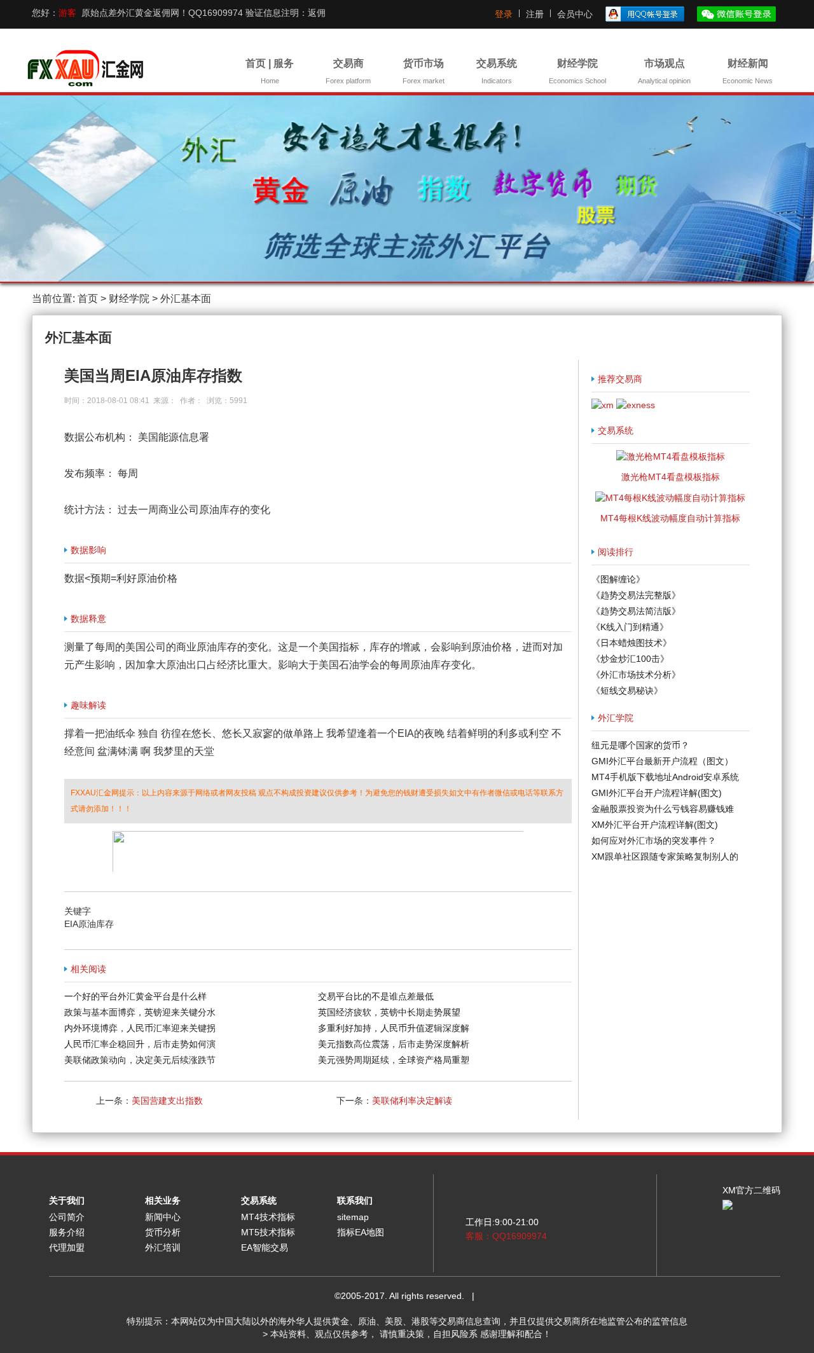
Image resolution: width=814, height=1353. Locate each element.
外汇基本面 (185, 298)
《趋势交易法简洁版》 (635, 611)
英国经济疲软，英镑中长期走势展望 (389, 1012)
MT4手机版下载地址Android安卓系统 (665, 777)
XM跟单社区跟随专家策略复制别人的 (664, 856)
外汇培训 (163, 1247)
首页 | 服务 (269, 71)
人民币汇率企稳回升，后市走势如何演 (140, 1044)
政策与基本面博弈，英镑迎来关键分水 (140, 1012)
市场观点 (664, 71)
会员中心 (575, 14)
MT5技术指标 (268, 1232)
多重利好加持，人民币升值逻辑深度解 (393, 1028)
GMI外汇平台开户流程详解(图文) (656, 793)
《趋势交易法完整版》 (635, 595)
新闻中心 (163, 1217)
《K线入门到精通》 (629, 627)
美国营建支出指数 (167, 1100)
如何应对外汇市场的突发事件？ (653, 840)
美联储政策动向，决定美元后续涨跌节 (140, 1060)
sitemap (353, 1217)
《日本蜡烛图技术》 (631, 643)
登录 (504, 14)
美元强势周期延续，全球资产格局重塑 (393, 1060)
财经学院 (577, 71)
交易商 (348, 71)
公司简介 (67, 1217)
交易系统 (496, 71)
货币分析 (163, 1232)
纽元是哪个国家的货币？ (640, 745)
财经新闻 (747, 71)
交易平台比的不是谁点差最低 (376, 996)
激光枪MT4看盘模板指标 (670, 477)
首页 (88, 298)
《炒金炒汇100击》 (630, 659)
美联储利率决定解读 (412, 1100)
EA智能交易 (264, 1247)
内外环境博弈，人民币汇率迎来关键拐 (140, 1028)
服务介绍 (67, 1232)
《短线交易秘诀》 (627, 690)
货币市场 (424, 71)
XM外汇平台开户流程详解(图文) (654, 825)
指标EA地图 (360, 1232)
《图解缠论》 (618, 579)
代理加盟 (67, 1247)
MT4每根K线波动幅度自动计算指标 (670, 518)
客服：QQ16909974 (506, 1236)
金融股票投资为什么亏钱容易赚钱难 (662, 809)
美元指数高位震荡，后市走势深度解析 (393, 1044)
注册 (535, 14)
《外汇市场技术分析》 (635, 675)
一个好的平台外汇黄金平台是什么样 (135, 996)
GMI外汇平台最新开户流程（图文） (662, 761)
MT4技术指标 (268, 1217)
